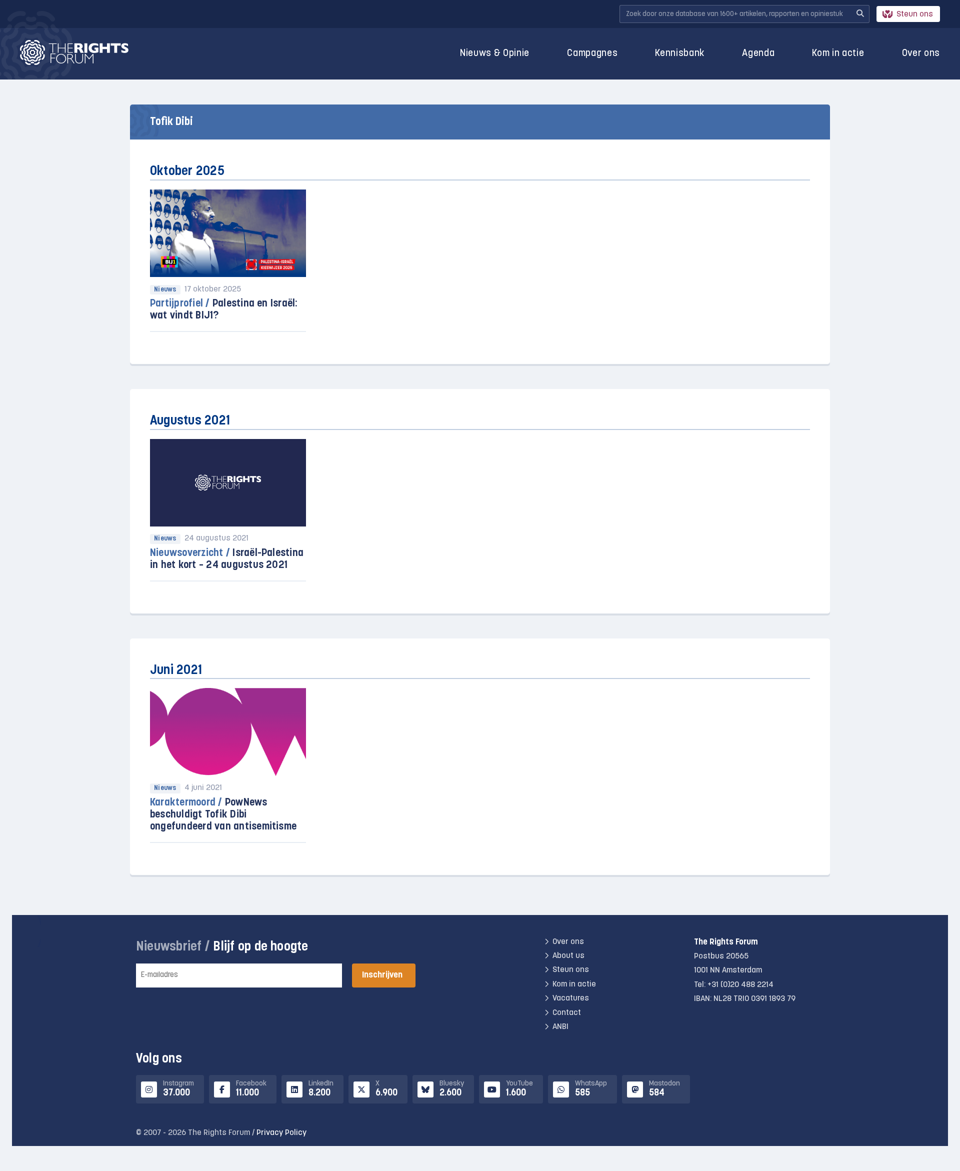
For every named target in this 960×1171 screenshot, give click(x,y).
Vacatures (570, 998)
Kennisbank (679, 53)
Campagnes (592, 53)
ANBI (560, 1027)
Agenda (758, 53)
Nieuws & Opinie (495, 53)
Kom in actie (838, 53)
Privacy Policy (281, 1133)
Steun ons (914, 14)
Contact (566, 1013)
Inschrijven (382, 975)
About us (568, 956)
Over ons (921, 53)
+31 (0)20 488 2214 (741, 985)
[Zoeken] (860, 14)
